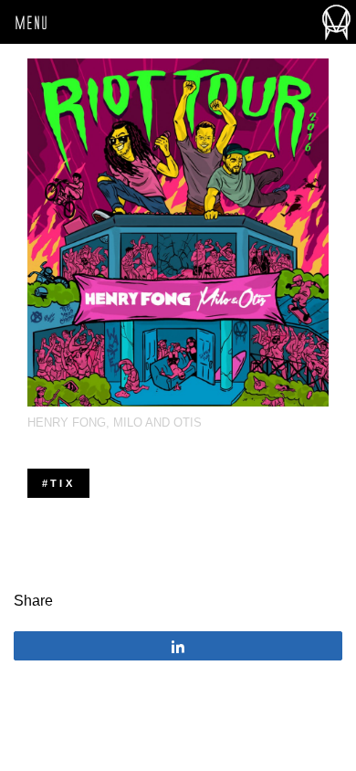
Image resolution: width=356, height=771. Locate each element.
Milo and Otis (157, 422)
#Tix (58, 483)
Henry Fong (66, 422)
